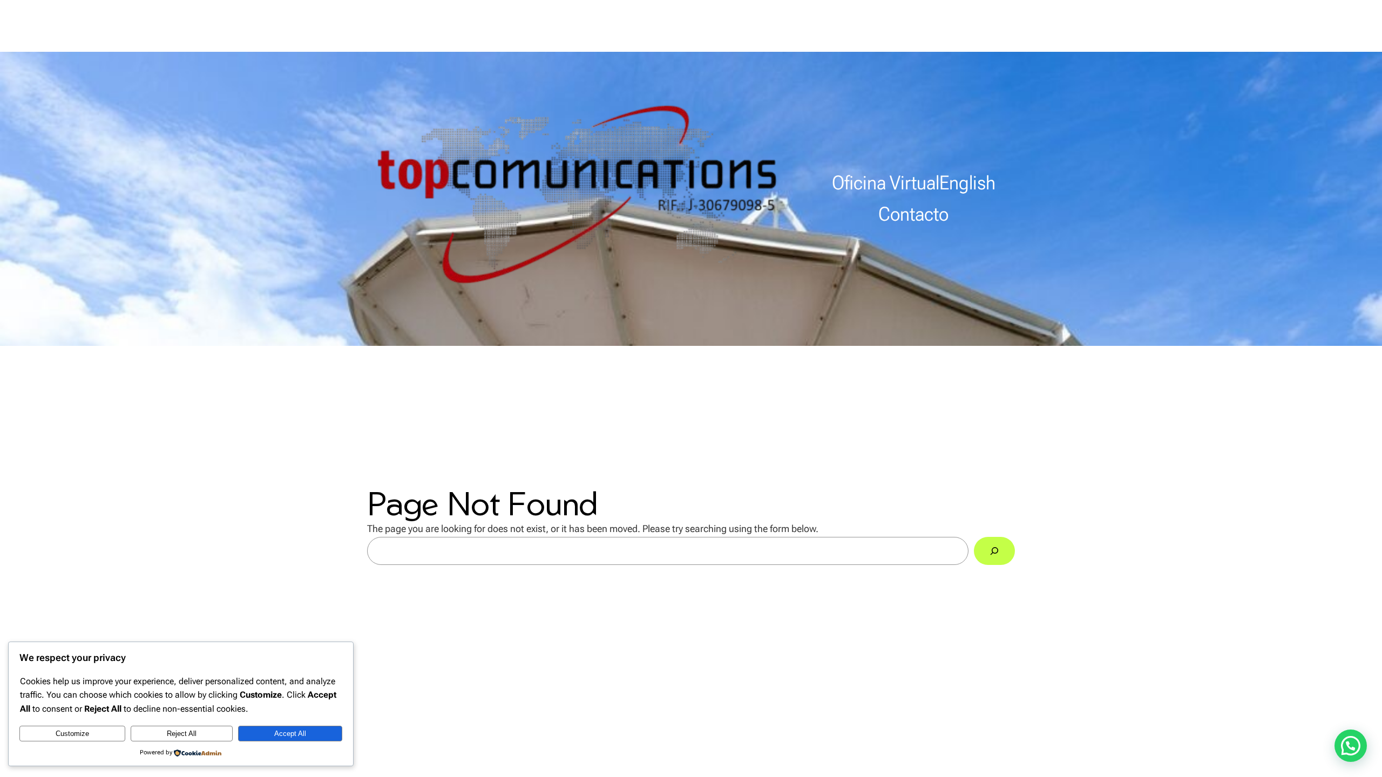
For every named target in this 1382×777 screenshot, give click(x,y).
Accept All (290, 734)
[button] (1350, 746)
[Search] (994, 551)
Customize (72, 734)
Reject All (182, 734)
